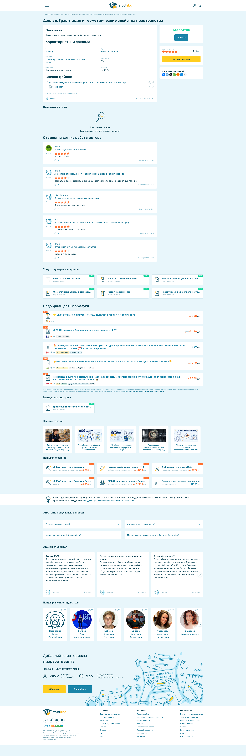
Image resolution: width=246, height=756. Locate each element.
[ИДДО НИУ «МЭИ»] (46, 384)
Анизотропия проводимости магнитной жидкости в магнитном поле (89, 174)
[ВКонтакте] (163, 74)
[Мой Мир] (181, 74)
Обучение (54, 689)
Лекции (183, 727)
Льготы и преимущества (110, 724)
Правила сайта (143, 714)
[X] (170, 74)
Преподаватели (187, 730)
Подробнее (80, 689)
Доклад (49, 51)
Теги (102, 736)
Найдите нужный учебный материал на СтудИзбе (108, 501)
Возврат (140, 724)
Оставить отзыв (181, 59)
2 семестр (61, 59)
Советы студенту (107, 717)
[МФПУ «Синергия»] (46, 352)
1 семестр (50, 59)
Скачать (181, 37)
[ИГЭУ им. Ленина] (46, 336)
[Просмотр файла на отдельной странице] (153, 82)
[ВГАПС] (46, 368)
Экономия (104, 720)
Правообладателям (145, 730)
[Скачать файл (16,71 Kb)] (149, 82)
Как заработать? (187, 736)
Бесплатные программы (110, 714)
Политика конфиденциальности (150, 717)
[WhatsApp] (174, 74)
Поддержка (142, 733)
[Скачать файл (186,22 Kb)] (149, 87)
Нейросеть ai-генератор (190, 720)
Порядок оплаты (143, 720)
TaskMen (52, 98)
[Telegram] (167, 74)
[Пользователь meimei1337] (48, 352)
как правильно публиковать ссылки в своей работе (144, 391)
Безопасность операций (147, 727)
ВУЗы (182, 733)
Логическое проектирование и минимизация (76, 198)
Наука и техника (109, 51)
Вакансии (141, 736)
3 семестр (73, 59)
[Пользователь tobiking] (48, 368)
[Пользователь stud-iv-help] (48, 336)
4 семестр (84, 59)
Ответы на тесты (187, 724)
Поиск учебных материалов (191, 714)
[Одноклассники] (178, 74)
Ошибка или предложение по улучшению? (61, 93)
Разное (103, 727)
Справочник (105, 730)
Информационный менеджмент (70, 149)
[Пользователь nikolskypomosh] (46, 321)
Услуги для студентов (189, 717)
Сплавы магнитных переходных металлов (75, 247)
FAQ (101, 733)
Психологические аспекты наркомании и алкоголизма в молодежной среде (92, 222)
